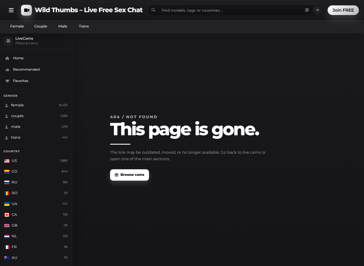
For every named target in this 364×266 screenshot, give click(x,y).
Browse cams (132, 175)
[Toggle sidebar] (11, 10)
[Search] (317, 10)
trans (84, 26)
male (62, 26)
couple (40, 26)
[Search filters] (307, 10)
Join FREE (343, 10)
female (17, 26)
